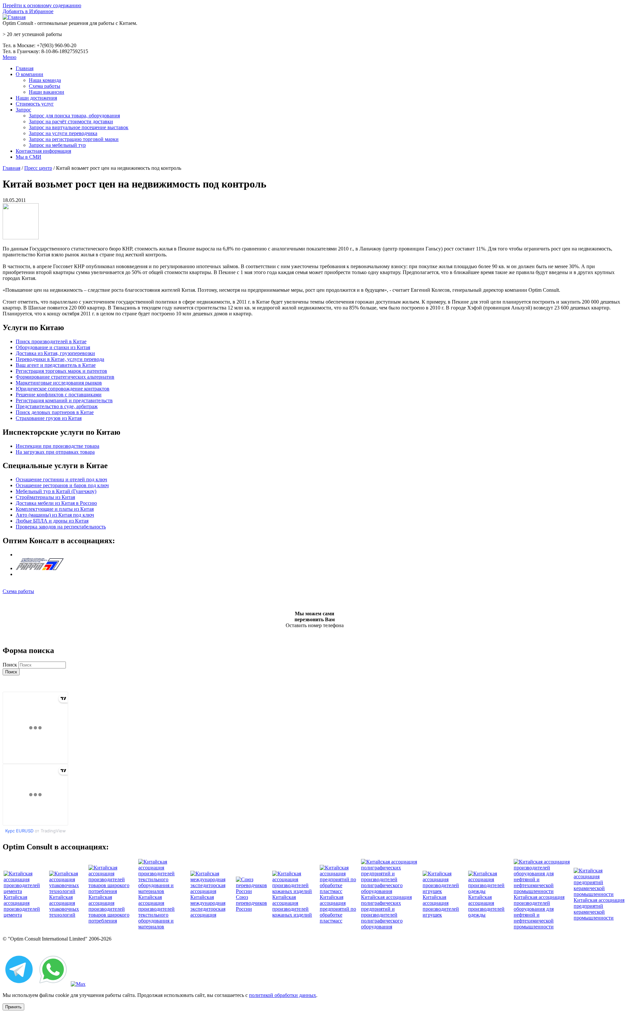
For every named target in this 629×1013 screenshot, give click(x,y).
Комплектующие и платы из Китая (55, 509)
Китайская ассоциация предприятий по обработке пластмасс (338, 909)
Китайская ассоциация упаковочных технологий (64, 906)
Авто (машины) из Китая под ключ (55, 515)
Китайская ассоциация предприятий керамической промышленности (599, 909)
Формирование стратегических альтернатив (65, 377)
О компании (29, 74)
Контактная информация (43, 151)
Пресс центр (38, 168)
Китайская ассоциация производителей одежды (486, 906)
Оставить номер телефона (315, 625)
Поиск (10, 664)
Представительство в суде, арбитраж (57, 406)
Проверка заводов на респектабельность (61, 526)
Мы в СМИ (28, 157)
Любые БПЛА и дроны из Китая (52, 521)
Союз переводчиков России (251, 903)
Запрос (23, 109)
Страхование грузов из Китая (49, 418)
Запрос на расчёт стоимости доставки (71, 121)
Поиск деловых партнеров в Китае (55, 412)
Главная (24, 68)
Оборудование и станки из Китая (53, 347)
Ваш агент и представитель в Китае (56, 365)
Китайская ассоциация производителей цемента (22, 906)
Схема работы (44, 86)
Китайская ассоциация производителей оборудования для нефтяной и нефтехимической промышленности (539, 911)
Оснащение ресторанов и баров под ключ (62, 485)
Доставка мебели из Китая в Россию (56, 503)
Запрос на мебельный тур (57, 145)
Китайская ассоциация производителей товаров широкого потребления (108, 909)
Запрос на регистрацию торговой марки (74, 139)
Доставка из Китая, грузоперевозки (55, 353)
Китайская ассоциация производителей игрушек (441, 906)
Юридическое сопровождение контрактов (62, 388)
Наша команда (45, 80)
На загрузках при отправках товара (55, 452)
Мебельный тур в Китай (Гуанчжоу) (56, 491)
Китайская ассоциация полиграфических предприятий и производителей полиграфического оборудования (386, 911)
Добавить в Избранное (28, 11)
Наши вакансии (46, 92)
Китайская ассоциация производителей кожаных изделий (292, 906)
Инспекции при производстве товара (57, 446)
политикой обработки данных (282, 995)
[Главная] (14, 17)
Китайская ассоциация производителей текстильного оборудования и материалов (156, 911)
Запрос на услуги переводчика (63, 133)
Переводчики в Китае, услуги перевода (60, 359)
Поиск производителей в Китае (51, 341)
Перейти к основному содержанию (42, 5)
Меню (9, 57)
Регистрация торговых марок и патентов (61, 371)
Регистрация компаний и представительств (64, 400)
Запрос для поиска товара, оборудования (74, 115)
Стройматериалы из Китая (45, 497)
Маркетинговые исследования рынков (59, 383)
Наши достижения (36, 98)
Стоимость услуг (35, 104)
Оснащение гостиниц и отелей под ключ (61, 479)
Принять (13, 1006)
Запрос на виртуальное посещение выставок (78, 127)
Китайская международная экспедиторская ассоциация (207, 906)
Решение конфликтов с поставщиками (59, 394)
